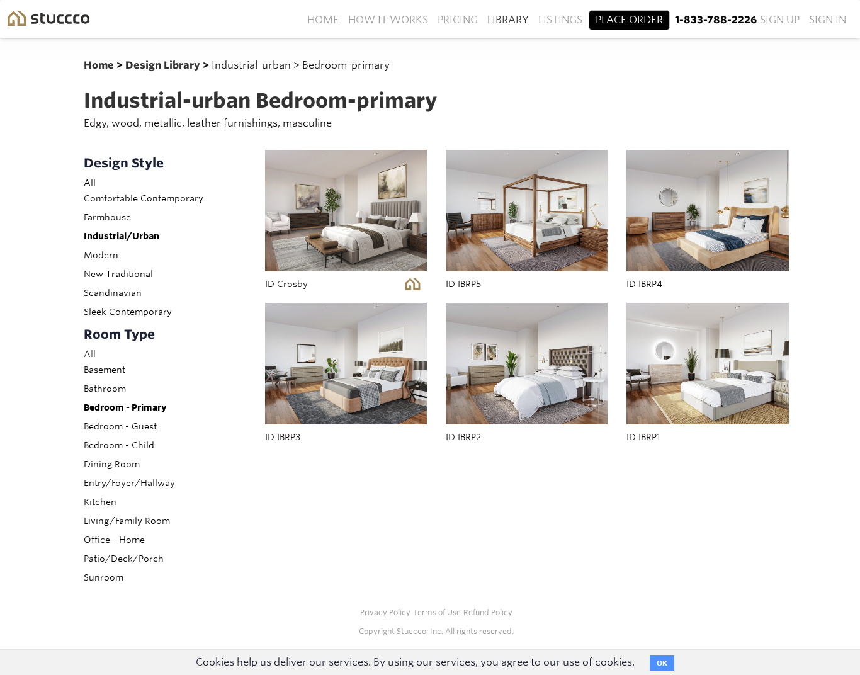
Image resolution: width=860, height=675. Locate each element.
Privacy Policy (385, 612)
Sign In (827, 20)
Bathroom (105, 388)
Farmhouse (107, 217)
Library (508, 20)
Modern (101, 255)
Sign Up (780, 20)
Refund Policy (487, 612)
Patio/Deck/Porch (124, 558)
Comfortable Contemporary (143, 198)
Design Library (164, 65)
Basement (104, 370)
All (90, 183)
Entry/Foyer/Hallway (129, 483)
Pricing (458, 20)
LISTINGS (560, 20)
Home (323, 20)
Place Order (629, 20)
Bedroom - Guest (120, 426)
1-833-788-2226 (716, 20)
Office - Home (114, 540)
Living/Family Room (127, 521)
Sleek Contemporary (128, 312)
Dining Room (112, 464)
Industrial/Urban (121, 236)
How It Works (388, 20)
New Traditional (118, 274)
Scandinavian (113, 293)
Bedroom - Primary (125, 407)
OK (662, 663)
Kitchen (100, 502)
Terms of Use (437, 612)
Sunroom (103, 577)
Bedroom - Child (119, 445)
